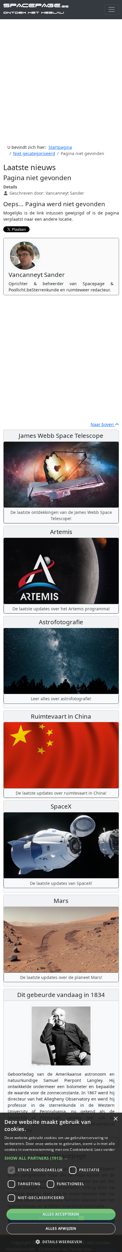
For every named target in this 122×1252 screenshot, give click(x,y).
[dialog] (61, 1182)
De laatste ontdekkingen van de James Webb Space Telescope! (61, 515)
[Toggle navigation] (111, 9)
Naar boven (103, 424)
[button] (61, 1158)
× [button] (115, 1119)
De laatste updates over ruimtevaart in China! (61, 793)
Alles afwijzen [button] (61, 1228)
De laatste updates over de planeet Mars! (61, 977)
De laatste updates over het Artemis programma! (61, 609)
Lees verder (104, 1149)
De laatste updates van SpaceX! (61, 883)
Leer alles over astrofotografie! (61, 698)
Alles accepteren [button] (61, 1214)
